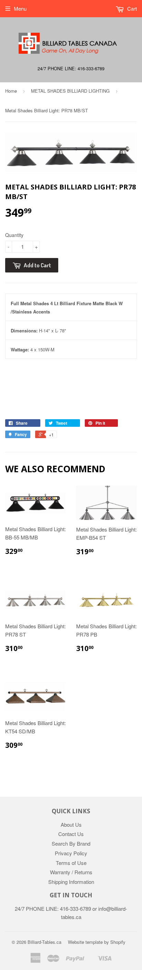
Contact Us (71, 833)
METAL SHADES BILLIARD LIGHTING (70, 90)
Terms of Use (71, 862)
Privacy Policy (71, 853)
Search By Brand (71, 843)
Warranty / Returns (71, 872)
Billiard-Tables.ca (44, 942)
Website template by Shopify (96, 942)
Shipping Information (71, 881)
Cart (131, 8)
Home (11, 90)
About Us (71, 824)
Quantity (14, 234)
